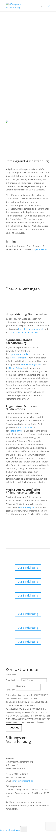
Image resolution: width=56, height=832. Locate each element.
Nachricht (10, 689)
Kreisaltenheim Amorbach (30, 329)
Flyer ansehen (40, 249)
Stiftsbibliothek (25, 427)
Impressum (11, 824)
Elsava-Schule (15, 368)
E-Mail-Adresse (13, 680)
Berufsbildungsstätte (31, 364)
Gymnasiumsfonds (19, 354)
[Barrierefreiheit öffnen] (23, 829)
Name (8, 674)
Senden (14, 728)
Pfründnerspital (26, 507)
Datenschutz (12, 695)
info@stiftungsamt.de (22, 780)
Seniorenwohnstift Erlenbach (24, 332)
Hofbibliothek (15, 430)
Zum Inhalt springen (10, 830)
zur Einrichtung (28, 567)
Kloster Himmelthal (19, 357)
